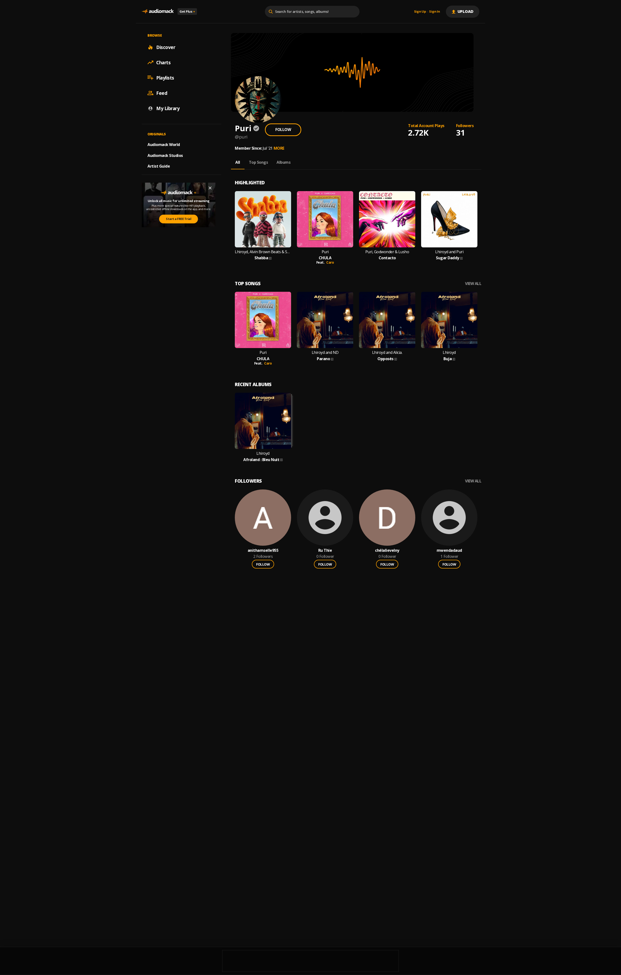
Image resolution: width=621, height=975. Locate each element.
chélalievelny (387, 550)
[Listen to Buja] (449, 320)
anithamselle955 (263, 550)
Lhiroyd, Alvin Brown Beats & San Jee (263, 251)
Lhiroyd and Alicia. (387, 352)
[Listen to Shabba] (263, 219)
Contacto (387, 257)
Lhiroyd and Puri (449, 251)
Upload (466, 11)
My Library (168, 108)
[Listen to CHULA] (325, 219)
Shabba (261, 257)
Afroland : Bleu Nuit (261, 459)
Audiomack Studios (165, 155)
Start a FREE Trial (178, 219)
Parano (323, 358)
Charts (163, 62)
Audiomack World (163, 144)
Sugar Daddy (447, 257)
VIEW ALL (473, 283)
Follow (283, 129)
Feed (161, 93)
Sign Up (420, 12)
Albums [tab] (283, 162)
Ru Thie (325, 550)
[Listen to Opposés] (387, 320)
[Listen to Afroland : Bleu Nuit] (263, 421)
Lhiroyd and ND (325, 352)
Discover (165, 47)
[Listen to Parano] (325, 320)
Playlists (165, 77)
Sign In (434, 12)
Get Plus (187, 11)
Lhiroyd (449, 352)
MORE (279, 148)
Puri (325, 251)
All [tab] (237, 162)
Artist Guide (158, 166)
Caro (330, 262)
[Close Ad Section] (210, 188)
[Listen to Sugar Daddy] (449, 219)
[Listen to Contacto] (387, 219)
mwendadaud (449, 550)
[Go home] (158, 11)
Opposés (385, 358)
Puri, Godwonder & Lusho (387, 251)
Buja (447, 358)
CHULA (325, 257)
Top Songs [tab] (258, 162)
